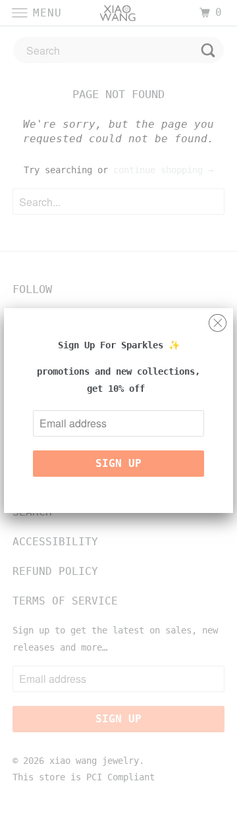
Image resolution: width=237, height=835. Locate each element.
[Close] (217, 319)
